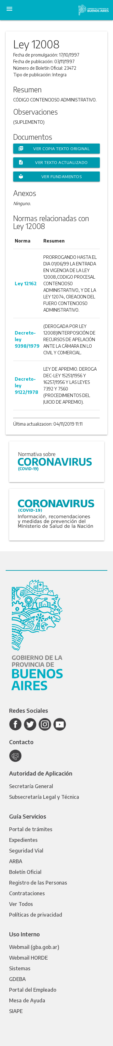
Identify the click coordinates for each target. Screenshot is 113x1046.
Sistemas (19, 968)
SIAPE (16, 1011)
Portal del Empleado (32, 990)
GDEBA (17, 979)
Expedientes (23, 840)
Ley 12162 (26, 283)
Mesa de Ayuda (27, 1000)
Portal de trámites (30, 829)
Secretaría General (31, 786)
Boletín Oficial (25, 872)
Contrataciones (27, 893)
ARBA (15, 861)
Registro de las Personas (38, 883)
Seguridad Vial (26, 850)
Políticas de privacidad (35, 915)
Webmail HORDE (28, 958)
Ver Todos (21, 904)
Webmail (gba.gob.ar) (34, 947)
